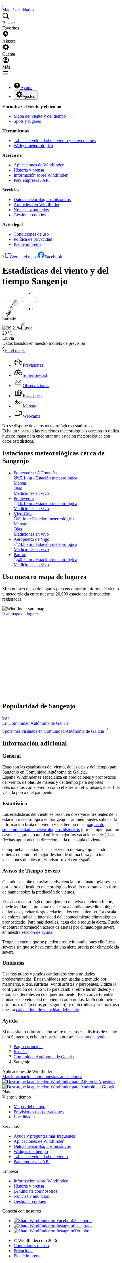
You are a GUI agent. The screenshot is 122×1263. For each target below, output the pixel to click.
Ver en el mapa (24, 256)
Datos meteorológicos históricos (42, 199)
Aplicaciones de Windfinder (39, 164)
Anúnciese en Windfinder (36, 204)
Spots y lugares (27, 121)
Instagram (83, 1225)
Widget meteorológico (33, 145)
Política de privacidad (33, 239)
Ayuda (26, 87)
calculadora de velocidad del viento (47, 1009)
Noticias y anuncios (31, 209)
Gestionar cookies (30, 214)
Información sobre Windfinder (41, 175)
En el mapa (15, 350)
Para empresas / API (32, 180)
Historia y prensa (29, 170)
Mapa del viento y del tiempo (40, 116)
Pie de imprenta (27, 244)
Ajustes (29, 96)
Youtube (81, 1230)
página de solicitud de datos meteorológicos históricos (53, 827)
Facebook (53, 256)
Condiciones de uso (31, 234)
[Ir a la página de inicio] (2, 4)
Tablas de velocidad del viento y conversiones (55, 140)
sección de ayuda (37, 932)
